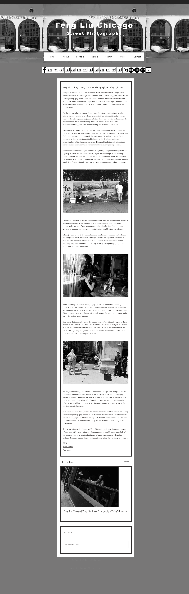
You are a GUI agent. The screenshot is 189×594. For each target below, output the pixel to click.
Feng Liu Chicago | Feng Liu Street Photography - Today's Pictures (95, 511)
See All (126, 462)
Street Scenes (68, 447)
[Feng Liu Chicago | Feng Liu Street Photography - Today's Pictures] (96, 487)
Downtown (67, 450)
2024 (65, 443)
